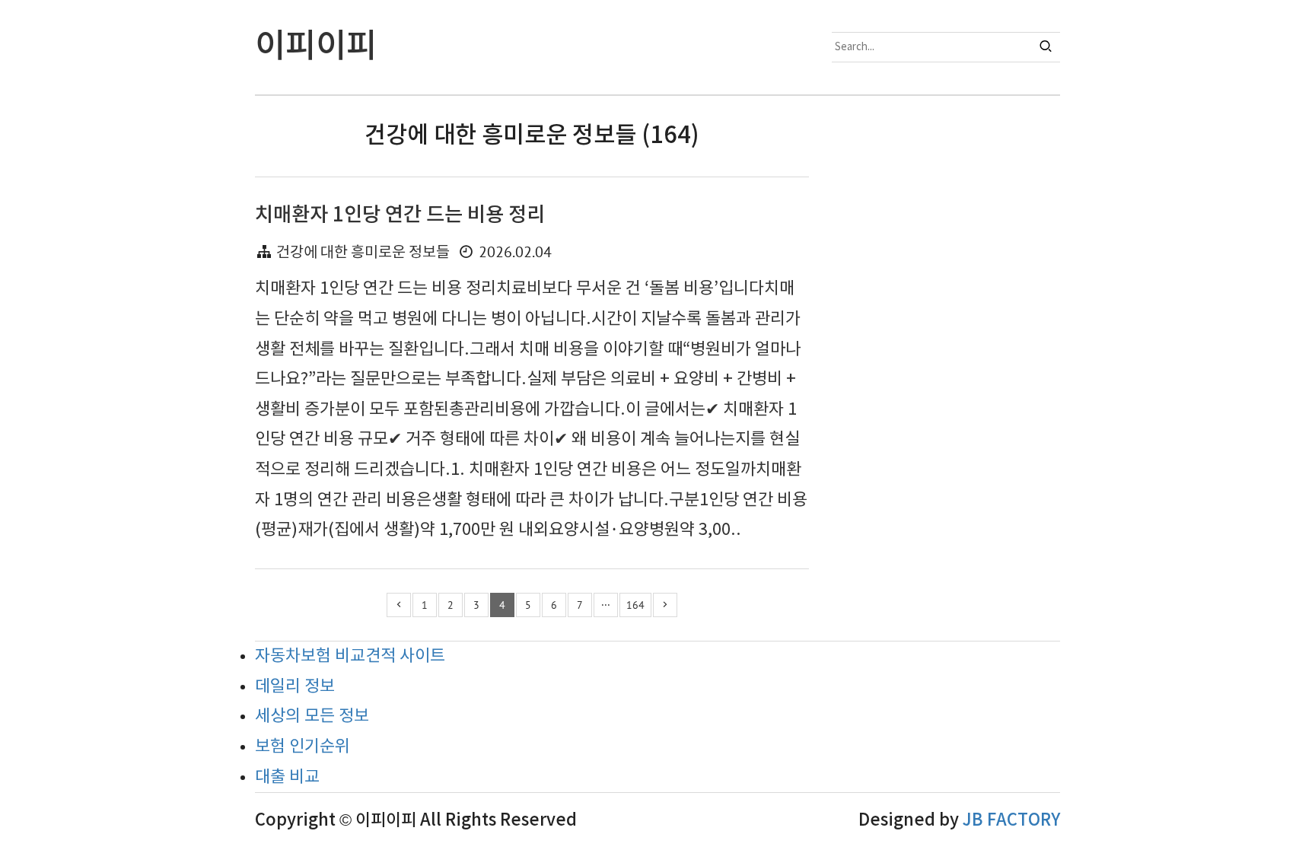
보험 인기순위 (302, 746)
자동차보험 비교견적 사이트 (350, 656)
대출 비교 (287, 777)
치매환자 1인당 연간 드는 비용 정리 (400, 215)
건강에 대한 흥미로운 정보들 (363, 253)
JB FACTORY (1011, 820)
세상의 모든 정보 (312, 716)
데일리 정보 (295, 686)
